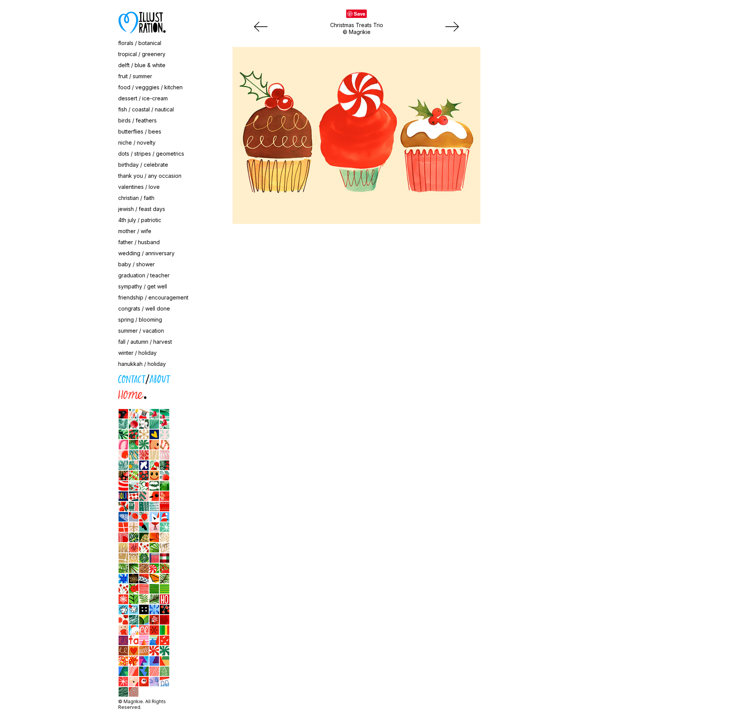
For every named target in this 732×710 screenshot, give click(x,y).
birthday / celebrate (143, 164)
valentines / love (139, 187)
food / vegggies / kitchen (150, 87)
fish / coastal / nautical (146, 109)
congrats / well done (144, 308)
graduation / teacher (144, 275)
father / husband (139, 242)
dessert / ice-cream (143, 98)
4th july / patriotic (139, 220)
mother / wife (134, 231)
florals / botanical (139, 43)
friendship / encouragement (153, 297)
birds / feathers (137, 120)
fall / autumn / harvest (145, 341)
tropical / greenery (141, 54)
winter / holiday (137, 352)
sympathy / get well (142, 286)
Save (359, 13)
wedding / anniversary (146, 253)
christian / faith (136, 198)
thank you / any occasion (149, 175)
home (72, 393)
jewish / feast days (141, 209)
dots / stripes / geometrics (151, 153)
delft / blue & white (141, 65)
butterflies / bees (139, 131)
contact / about (84, 377)
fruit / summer (135, 76)
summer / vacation (141, 330)
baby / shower (136, 264)
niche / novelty (137, 142)
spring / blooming (140, 319)
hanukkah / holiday (142, 364)
